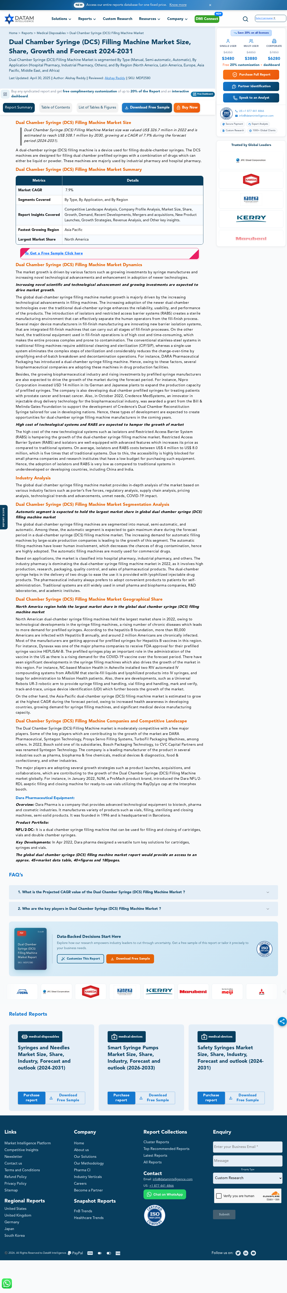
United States (15, 1209)
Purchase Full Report (254, 74)
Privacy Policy (15, 1184)
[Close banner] (210, 5)
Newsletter (13, 1157)
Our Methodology (89, 1163)
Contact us (13, 1163)
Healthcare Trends (89, 1218)
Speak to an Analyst (254, 97)
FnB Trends (83, 1211)
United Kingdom (17, 1215)
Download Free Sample (132, 958)
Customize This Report (82, 958)
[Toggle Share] (282, 1021)
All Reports (153, 1162)
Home (13, 33)
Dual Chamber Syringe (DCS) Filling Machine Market (107, 33)
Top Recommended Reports (166, 1149)
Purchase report (32, 1098)
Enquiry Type (247, 1169)
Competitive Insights (21, 1150)
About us (81, 1150)
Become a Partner (88, 1190)
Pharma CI (82, 1170)
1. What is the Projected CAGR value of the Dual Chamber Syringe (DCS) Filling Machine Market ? (101, 892)
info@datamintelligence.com (256, 116)
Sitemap (11, 1190)
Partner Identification (254, 86)
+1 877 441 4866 (161, 1185)
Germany (11, 1222)
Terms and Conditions (22, 1170)
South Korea (14, 1236)
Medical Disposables (51, 33)
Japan (9, 1229)
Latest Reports (155, 1156)
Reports (27, 33)
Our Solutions (85, 1157)
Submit (224, 1214)
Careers (80, 1184)
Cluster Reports (156, 1142)
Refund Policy (15, 1177)
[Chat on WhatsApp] (165, 1194)
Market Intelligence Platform (27, 1143)
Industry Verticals (88, 1177)
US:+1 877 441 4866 (251, 111)
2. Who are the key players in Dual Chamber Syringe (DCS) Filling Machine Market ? (89, 909)
